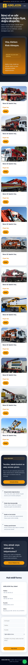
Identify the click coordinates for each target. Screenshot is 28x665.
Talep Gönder (14, 648)
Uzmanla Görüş (14, 482)
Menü (25, 5)
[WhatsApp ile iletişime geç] (25, 662)
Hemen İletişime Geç (14, 562)
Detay (5, 111)
